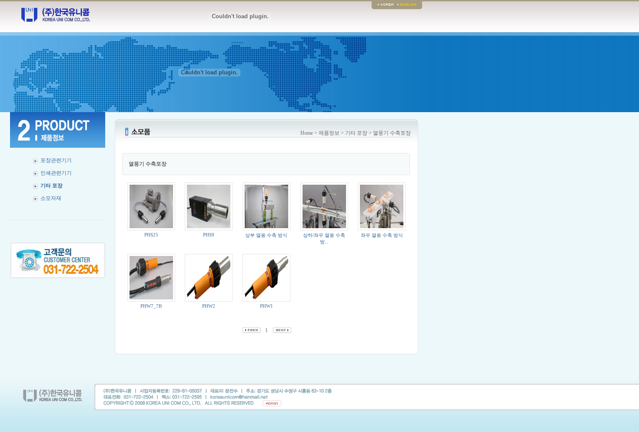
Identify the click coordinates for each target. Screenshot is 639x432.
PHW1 (266, 306)
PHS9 (208, 234)
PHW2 (208, 306)
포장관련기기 (56, 160)
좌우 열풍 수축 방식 (382, 235)
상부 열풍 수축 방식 (266, 235)
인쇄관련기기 (56, 173)
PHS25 (151, 234)
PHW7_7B (151, 306)
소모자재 (50, 198)
